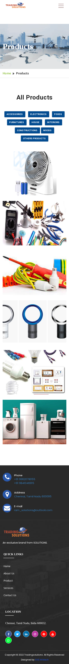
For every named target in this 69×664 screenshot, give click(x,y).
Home (7, 73)
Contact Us (10, 595)
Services (8, 588)
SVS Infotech (42, 659)
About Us (9, 573)
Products (22, 73)
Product (8, 580)
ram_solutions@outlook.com (33, 510)
